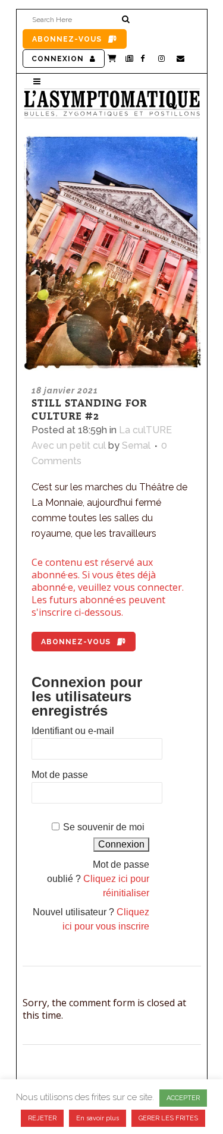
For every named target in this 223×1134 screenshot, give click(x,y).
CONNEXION (58, 59)
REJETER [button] (42, 1118)
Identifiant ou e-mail (73, 731)
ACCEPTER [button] (183, 1098)
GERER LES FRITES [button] (168, 1118)
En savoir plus (97, 1118)
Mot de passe (60, 775)
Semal (136, 445)
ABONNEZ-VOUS (67, 39)
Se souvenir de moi (104, 827)
